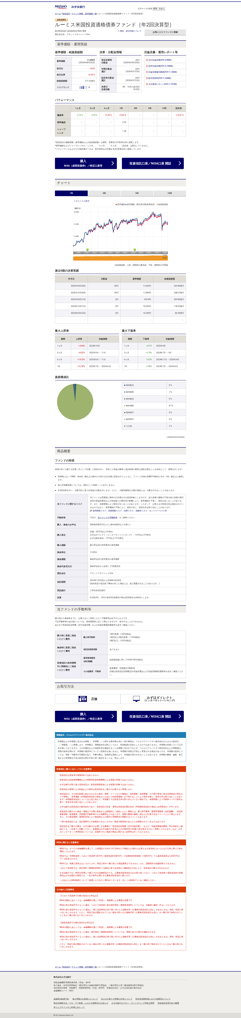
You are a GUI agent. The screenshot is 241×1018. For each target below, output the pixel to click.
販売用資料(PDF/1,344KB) (159, 78)
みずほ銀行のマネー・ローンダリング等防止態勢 (132, 1003)
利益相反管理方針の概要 (168, 1003)
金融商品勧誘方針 (61, 999)
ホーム (58, 14)
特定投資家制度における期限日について (153, 999)
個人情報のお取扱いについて (85, 999)
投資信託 (66, 14)
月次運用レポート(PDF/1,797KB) (162, 84)
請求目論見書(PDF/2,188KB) (160, 66)
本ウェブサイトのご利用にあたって (69, 1007)
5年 (137, 193)
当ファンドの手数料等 (107, 517)
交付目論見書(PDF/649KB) (160, 60)
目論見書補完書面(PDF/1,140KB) (162, 72)
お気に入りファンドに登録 (165, 32)
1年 (71, 193)
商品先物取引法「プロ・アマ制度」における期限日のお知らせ (81, 1003)
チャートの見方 (83, 201)
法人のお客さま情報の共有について (116, 999)
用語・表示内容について (130, 31)
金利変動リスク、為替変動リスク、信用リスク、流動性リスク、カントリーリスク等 (130, 511)
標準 (155, 8)
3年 (104, 193)
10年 (170, 193)
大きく (162, 8)
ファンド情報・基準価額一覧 (84, 14)
